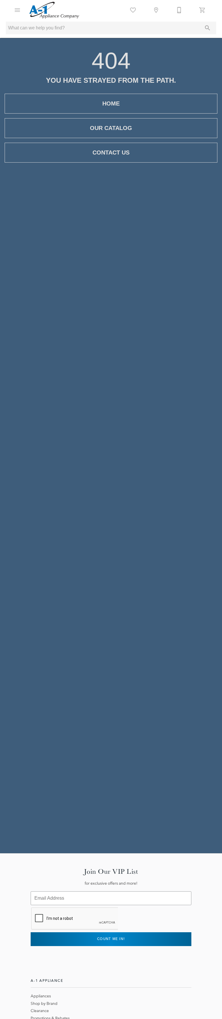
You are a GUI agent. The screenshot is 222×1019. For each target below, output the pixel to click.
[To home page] (54, 10)
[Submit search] (207, 28)
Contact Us (111, 152)
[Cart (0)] (202, 10)
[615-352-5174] (179, 10)
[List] (133, 10)
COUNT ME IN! (111, 939)
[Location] (156, 10)
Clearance (40, 1010)
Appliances (41, 996)
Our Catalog (111, 128)
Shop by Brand (44, 1003)
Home (111, 103)
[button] (17, 10)
